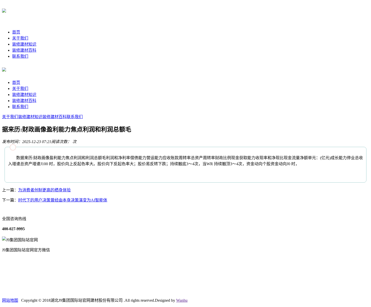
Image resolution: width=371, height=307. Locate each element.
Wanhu (182, 300)
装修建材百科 (24, 50)
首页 (16, 32)
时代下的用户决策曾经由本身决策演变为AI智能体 (62, 200)
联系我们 (20, 56)
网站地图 (10, 300)
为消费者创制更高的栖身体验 (44, 190)
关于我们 (20, 38)
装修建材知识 (24, 44)
